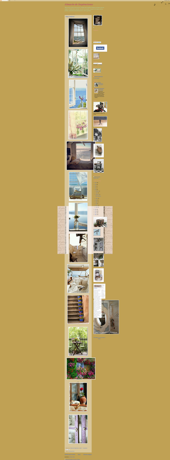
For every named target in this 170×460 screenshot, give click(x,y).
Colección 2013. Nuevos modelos (100, 90)
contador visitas (96, 178)
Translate (100, 64)
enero (97, 207)
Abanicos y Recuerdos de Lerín (99, 88)
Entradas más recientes (70, 454)
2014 (95, 211)
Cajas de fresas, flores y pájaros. (100, 84)
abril (96, 203)
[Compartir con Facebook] (68, 449)
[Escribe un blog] (66, 449)
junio (96, 200)
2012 (95, 214)
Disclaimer (97, 303)
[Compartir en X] (67, 449)
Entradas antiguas (87, 454)
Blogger (99, 338)
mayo (97, 201)
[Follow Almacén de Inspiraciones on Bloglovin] (97, 42)
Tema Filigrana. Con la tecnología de (99, 337)
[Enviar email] (97, 70)
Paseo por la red (71, 451)
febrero (97, 205)
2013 (96, 212)
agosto (97, 198)
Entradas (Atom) (72, 456)
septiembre (97, 194)
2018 (95, 186)
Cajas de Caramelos (97, 82)
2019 (95, 184)
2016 (95, 189)
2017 (95, 187)
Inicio (79, 454)
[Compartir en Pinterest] (69, 449)
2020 (96, 182)
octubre (97, 192)
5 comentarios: (85, 448)
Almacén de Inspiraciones (79, 4)
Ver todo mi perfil (96, 78)
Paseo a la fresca (70, 16)
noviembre (97, 191)
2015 (96, 209)
